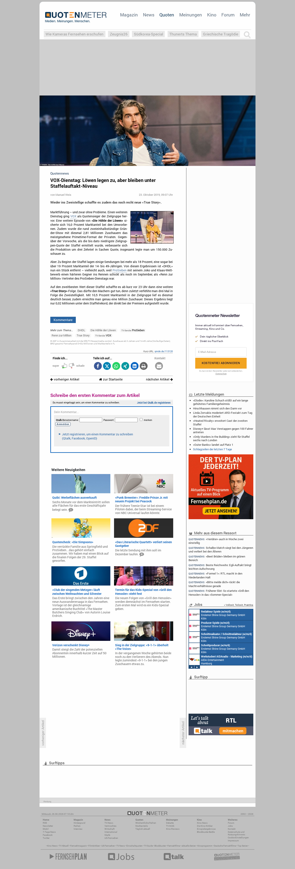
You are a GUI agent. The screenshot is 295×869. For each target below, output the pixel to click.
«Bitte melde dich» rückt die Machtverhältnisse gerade (214, 583)
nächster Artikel (158, 379)
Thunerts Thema (183, 34)
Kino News (52, 845)
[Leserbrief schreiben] (159, 366)
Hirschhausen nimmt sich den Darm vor (217, 408)
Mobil (46, 829)
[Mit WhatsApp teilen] (116, 366)
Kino (211, 15)
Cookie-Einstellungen (238, 837)
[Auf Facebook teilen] (97, 366)
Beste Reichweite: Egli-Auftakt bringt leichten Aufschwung (220, 566)
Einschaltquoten (134, 845)
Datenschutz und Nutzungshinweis (236, 833)
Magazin (129, 15)
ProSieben (120, 270)
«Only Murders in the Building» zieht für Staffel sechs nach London (221, 438)
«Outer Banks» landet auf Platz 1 (213, 445)
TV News (120, 845)
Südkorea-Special (148, 34)
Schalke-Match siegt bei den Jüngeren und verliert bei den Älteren (221, 549)
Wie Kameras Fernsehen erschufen (74, 34)
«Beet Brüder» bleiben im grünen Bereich (217, 558)
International (111, 832)
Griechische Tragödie (220, 34)
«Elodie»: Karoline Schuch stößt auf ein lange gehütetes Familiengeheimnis (220, 402)
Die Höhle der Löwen (103, 330)
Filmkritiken (94, 845)
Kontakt (231, 829)
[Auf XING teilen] (125, 366)
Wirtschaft (109, 829)
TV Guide (148, 845)
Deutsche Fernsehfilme (225, 845)
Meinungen (190, 15)
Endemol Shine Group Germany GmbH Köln (223, 615)
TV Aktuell (64, 845)
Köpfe (107, 835)
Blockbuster (160, 845)
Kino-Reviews (172, 829)
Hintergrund (79, 822)
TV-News (109, 822)
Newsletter (48, 825)
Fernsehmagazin (78, 845)
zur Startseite (112, 379)
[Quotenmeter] (76, 17)
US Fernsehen (108, 845)
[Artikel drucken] (143, 366)
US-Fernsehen (111, 838)
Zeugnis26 (119, 34)
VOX (73, 216)
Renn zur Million (61, 335)
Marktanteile (141, 825)
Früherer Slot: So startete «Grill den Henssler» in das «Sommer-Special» (219, 592)
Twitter (46, 838)
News (148, 15)
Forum (228, 15)
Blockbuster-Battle (206, 832)
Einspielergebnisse (206, 829)
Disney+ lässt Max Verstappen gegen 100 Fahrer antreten (223, 430)
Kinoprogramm (204, 845)
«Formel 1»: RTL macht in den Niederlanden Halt (215, 575)
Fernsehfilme (173, 845)
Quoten (166, 15)
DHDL (81, 330)
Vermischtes (110, 825)
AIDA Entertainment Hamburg (226, 660)
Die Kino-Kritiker (205, 825)
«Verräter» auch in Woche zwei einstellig (216, 540)
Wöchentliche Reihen (145, 822)
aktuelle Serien (189, 845)
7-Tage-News (49, 832)
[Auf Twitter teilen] (107, 366)
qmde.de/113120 (164, 351)
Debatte (170, 822)
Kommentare (63, 320)
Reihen (77, 825)
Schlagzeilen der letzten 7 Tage (212, 449)
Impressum (233, 840)
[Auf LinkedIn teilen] (134, 366)
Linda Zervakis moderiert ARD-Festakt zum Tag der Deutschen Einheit (222, 414)
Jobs (230, 825)
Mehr (245, 15)
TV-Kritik (170, 825)
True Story (83, 335)
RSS (45, 822)
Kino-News (202, 822)
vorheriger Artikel (66, 379)
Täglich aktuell (142, 829)
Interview (78, 829)
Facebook (47, 835)
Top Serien (243, 845)
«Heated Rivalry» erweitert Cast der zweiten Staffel (220, 422)
